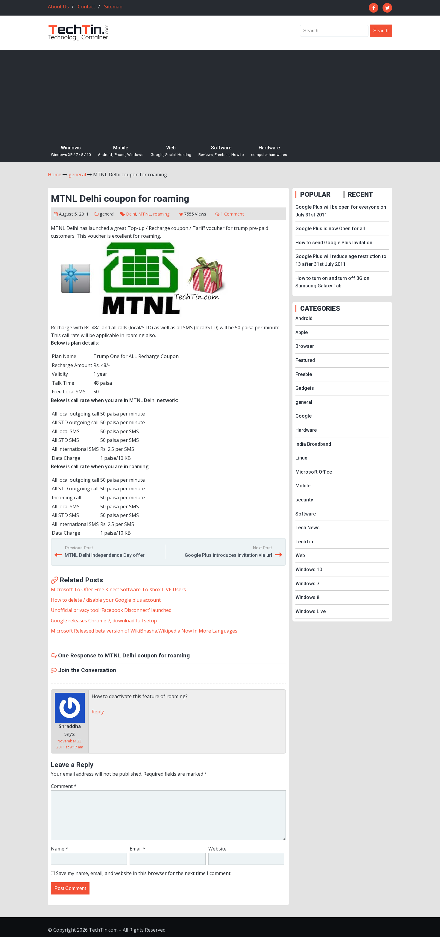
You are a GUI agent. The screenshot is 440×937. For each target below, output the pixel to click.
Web (171, 151)
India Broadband (313, 444)
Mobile (120, 151)
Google (303, 416)
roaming (161, 214)
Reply (98, 711)
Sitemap (113, 6)
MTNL (144, 214)
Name (59, 848)
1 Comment (232, 214)
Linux (301, 458)
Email (137, 848)
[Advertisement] (220, 95)
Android (303, 318)
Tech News (307, 527)
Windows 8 (307, 597)
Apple (301, 332)
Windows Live (310, 611)
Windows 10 (308, 569)
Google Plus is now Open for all (330, 228)
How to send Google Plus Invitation (333, 242)
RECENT (360, 194)
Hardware (269, 151)
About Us (58, 6)
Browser (304, 346)
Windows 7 (307, 583)
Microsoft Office (313, 472)
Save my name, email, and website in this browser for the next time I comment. (143, 873)
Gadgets (304, 388)
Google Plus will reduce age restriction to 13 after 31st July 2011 (340, 260)
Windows (71, 151)
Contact (86, 6)
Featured (305, 360)
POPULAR (315, 194)
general (107, 214)
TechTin (304, 542)
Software (221, 151)
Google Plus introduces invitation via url (228, 555)
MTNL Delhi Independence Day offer (105, 555)
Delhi (131, 214)
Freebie (303, 374)
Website (217, 848)
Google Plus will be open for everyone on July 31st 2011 (340, 211)
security (304, 500)
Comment (64, 786)
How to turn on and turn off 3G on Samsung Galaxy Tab (332, 282)
